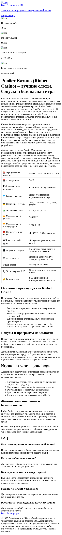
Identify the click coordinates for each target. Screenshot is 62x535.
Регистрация (13, 5)
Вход (3, 5)
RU (21, 5)
